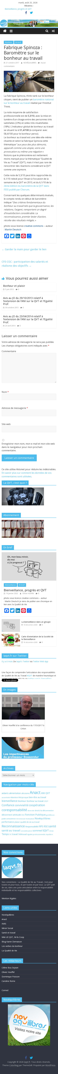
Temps (5, 834)
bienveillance (9, 800)
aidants (5, 793)
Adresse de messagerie (15, 408)
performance (8, 821)
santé (52, 826)
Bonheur (8, 42)
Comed (5, 990)
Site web (6, 424)
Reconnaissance (13, 826)
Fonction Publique (35, 814)
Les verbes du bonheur (12, 946)
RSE (46, 826)
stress (51, 831)
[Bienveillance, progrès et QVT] (29, 553)
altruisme (25, 793)
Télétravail (22, 834)
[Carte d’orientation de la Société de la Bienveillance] (11, 635)
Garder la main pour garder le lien (24, 249)
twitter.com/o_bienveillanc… (40, 668)
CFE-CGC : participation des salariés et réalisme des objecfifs (25, 263)
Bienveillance (10, 585)
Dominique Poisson (11, 976)
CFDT (46, 801)
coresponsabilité (14, 810)
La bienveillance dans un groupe (36, 622)
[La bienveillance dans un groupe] (11, 620)
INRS (4, 923)
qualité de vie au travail (29, 822)
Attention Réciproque (19, 797)
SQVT (46, 830)
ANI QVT (45, 793)
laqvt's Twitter (22, 672)
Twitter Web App (40, 672)
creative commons (33, 225)
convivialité (21, 805)
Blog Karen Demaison (12, 941)
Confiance (8, 805)
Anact (35, 792)
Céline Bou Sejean (10, 967)
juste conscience (9, 818)
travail (15, 834)
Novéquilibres (42, 818)
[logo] (12, 858)
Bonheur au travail (35, 801)
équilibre (49, 834)
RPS (41, 826)
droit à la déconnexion (44, 810)
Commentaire (9, 351)
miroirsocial (20, 819)
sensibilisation (26, 831)
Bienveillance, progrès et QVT (18, 9)
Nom (5, 391)
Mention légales (9, 898)
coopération (37, 805)
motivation (30, 819)
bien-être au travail (37, 797)
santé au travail (11, 830)
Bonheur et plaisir (14, 285)
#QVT (29, 665)
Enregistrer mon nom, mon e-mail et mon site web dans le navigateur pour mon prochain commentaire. (28, 447)
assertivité (6, 797)
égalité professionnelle (36, 834)
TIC (10, 834)
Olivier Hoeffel (28, 593)
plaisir (17, 822)
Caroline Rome (8, 981)
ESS (23, 815)
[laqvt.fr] (29, 21)
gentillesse (50, 815)
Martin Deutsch (13, 229)
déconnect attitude (11, 814)
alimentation (15, 793)
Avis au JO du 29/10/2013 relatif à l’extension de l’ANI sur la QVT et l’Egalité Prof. (28, 301)
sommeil (37, 830)
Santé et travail (8, 932)
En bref (18, 42)
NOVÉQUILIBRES (30, 63)
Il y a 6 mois (7, 672)
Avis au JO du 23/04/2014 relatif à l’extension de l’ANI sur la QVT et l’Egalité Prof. (28, 319)
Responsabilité (32, 826)
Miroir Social (7, 928)
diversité (31, 810)
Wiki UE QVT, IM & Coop (13, 937)
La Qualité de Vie (9, 950)
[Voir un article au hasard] (53, 31)
